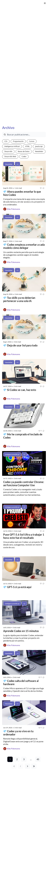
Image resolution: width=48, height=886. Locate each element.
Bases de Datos (23, 151)
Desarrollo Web (10, 156)
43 (38, 759)
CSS (5, 141)
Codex (24, 156)
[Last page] (34, 766)
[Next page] (27, 766)
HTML (27, 146)
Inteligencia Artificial (12, 146)
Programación (18, 141)
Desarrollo (8, 151)
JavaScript (39, 146)
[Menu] (45, 3)
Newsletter (39, 151)
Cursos (31, 141)
